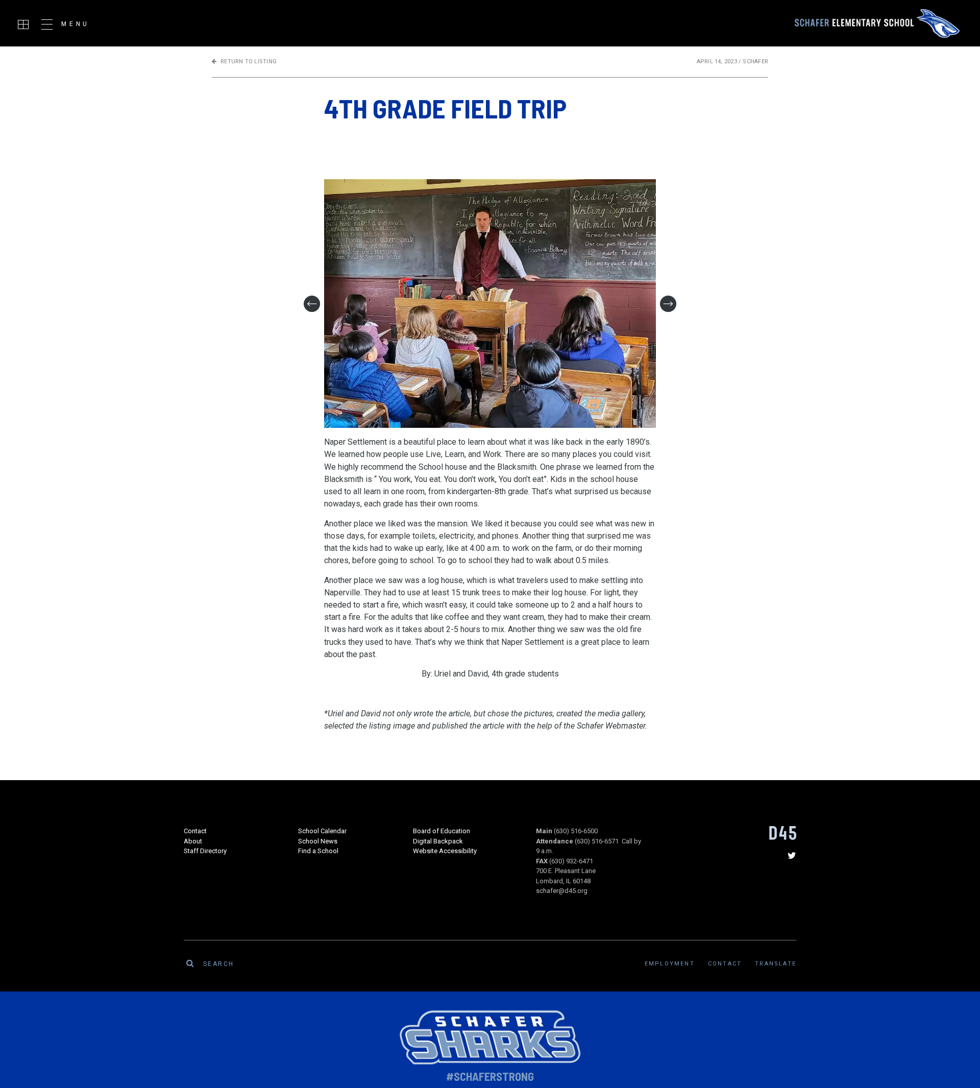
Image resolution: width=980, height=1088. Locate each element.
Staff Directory (205, 851)
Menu (75, 24)
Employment (670, 963)
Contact (195, 831)
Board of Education (441, 831)
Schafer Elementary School (877, 23)
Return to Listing (248, 61)
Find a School (318, 851)
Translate (775, 963)
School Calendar (322, 831)
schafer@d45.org (561, 890)
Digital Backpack (438, 841)
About (193, 841)
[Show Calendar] (23, 24)
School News (317, 841)
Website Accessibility (445, 851)
